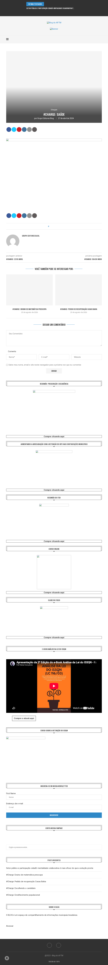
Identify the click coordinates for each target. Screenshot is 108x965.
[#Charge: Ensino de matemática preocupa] (29, 289)
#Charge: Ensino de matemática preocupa (29, 309)
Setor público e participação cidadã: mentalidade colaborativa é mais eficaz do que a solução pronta (49, 868)
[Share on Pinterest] (19, 129)
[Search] (100, 39)
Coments (12, 351)
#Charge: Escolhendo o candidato (21, 888)
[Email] (56, 13)
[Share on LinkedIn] (24, 129)
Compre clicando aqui (54, 436)
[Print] (34, 129)
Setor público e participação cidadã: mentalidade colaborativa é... (50, 8)
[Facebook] (52, 13)
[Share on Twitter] (14, 129)
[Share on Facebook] (8, 129)
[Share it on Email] (29, 129)
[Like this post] (50, 226)
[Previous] (46, 4)
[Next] (49, 4)
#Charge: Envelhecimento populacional (23, 895)
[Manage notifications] (7, 958)
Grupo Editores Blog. (45, 118)
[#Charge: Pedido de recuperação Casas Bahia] (78, 289)
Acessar (9, 926)
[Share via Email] (58, 226)
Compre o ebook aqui (24, 718)
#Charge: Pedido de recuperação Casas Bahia (78, 309)
